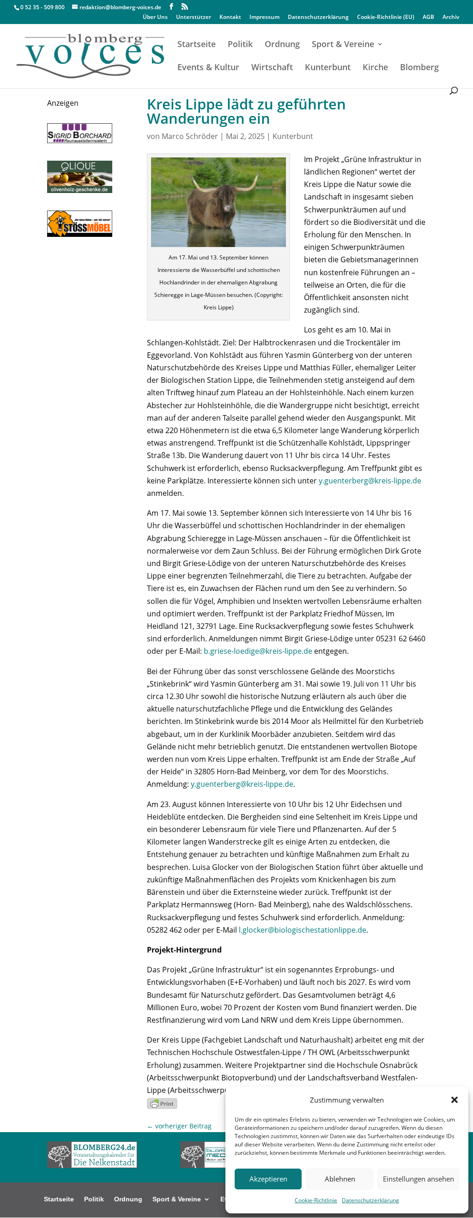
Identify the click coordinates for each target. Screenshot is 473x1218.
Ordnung (282, 45)
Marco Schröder (190, 136)
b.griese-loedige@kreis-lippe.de (258, 651)
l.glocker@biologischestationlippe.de (302, 930)
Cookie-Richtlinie (316, 1200)
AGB (428, 17)
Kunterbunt (328, 68)
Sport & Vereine (343, 45)
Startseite (196, 45)
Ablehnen (340, 1178)
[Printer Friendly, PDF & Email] (162, 1103)
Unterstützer (193, 17)
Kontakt (230, 17)
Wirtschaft (272, 68)
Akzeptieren (268, 1178)
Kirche (375, 68)
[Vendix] (79, 190)
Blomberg (419, 68)
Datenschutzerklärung (370, 1200)
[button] (454, 1099)
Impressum (264, 17)
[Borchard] (79, 140)
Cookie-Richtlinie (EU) (385, 17)
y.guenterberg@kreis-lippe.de (370, 481)
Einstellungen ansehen (418, 1178)
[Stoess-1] (79, 234)
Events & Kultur (208, 68)
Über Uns (155, 17)
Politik (240, 45)
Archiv (451, 17)
